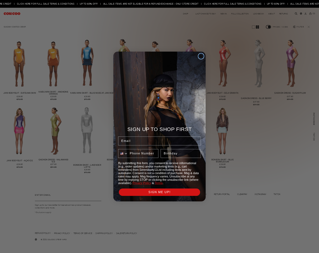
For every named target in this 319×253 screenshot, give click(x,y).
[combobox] (123, 153)
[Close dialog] (201, 56)
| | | (165, 4)
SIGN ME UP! (159, 192)
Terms (159, 183)
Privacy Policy (142, 183)
